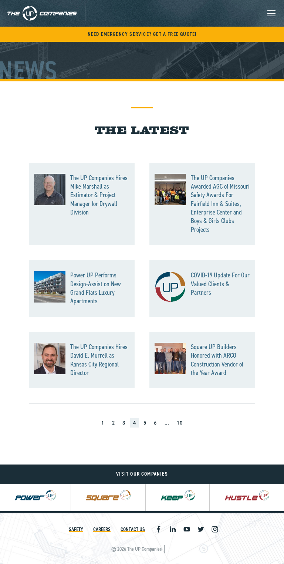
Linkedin (173, 529)
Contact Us (133, 529)
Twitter (201, 529)
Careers (102, 529)
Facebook (158, 529)
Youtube (187, 529)
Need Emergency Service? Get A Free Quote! (142, 34)
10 (179, 422)
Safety (76, 529)
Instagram (215, 529)
